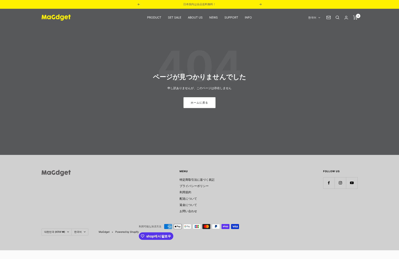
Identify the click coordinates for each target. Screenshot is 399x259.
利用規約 (185, 192)
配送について (188, 198)
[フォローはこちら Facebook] (329, 183)
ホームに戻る (199, 102)
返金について (188, 205)
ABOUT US (195, 17)
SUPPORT (231, 17)
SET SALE (174, 17)
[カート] (355, 17)
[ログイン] (346, 17)
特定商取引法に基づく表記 (197, 179)
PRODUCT (154, 17)
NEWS (213, 17)
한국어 (312, 17)
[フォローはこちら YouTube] (351, 183)
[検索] (337, 17)
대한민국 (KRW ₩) (54, 231)
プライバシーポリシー (194, 186)
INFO (248, 17)
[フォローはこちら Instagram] (340, 183)
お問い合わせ (188, 211)
